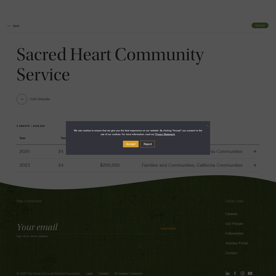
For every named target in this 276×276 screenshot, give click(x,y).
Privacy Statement (165, 134)
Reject (148, 144)
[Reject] (205, 126)
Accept (130, 144)
